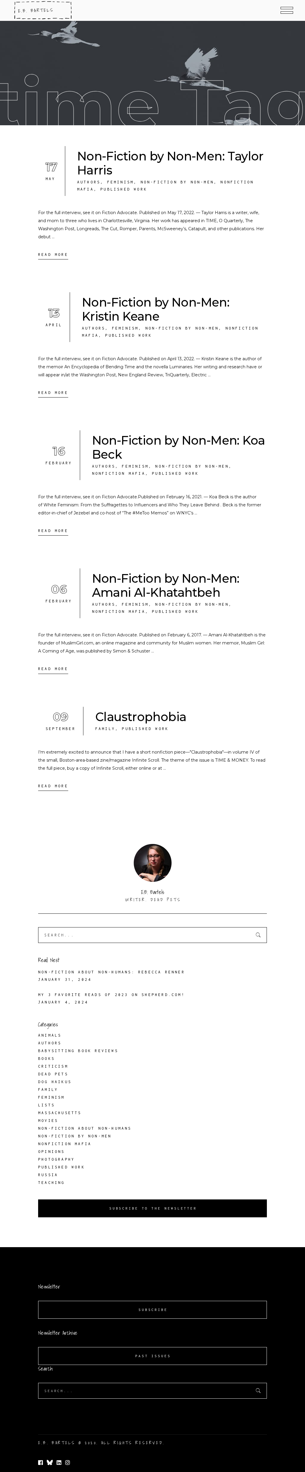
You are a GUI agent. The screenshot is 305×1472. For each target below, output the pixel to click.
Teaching (51, 1182)
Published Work (123, 189)
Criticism (53, 1066)
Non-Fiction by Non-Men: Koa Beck (178, 447)
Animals (49, 1035)
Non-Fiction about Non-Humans (85, 1128)
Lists (46, 1105)
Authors (88, 182)
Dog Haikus (54, 1082)
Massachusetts (60, 1113)
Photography (56, 1159)
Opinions (51, 1151)
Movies (48, 1120)
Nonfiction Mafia (118, 473)
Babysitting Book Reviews (78, 1051)
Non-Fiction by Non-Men (177, 182)
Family (105, 728)
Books (46, 1058)
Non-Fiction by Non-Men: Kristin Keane (155, 309)
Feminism (120, 182)
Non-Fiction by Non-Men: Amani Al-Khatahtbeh (165, 585)
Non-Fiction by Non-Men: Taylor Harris (170, 163)
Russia (48, 1175)
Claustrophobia (140, 716)
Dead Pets (53, 1074)
